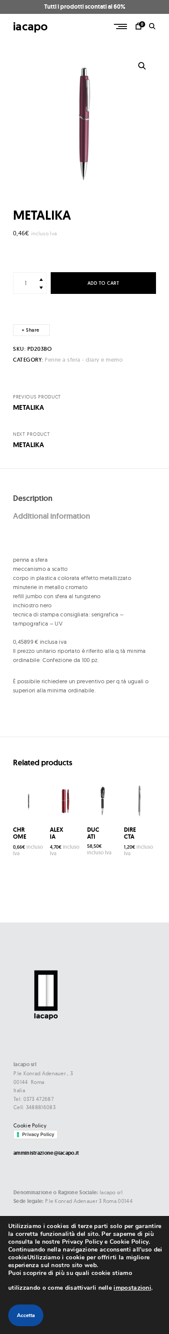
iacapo (30, 26)
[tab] (84, 498)
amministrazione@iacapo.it (46, 1153)
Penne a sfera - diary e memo (84, 359)
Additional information (51, 516)
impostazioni (132, 1288)
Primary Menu (121, 26)
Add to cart (104, 283)
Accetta (26, 1315)
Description (32, 498)
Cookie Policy (29, 1125)
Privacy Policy (38, 1134)
